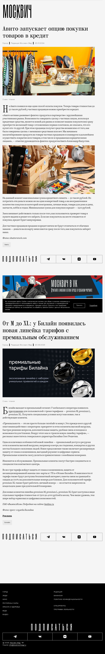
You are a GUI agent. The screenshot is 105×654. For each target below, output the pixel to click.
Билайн (7, 522)
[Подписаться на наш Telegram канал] (48, 259)
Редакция (58, 592)
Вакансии (58, 595)
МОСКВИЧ (17, 11)
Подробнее (93, 305)
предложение (16, 411)
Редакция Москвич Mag (21, 43)
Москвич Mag (15, 643)
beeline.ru (49, 504)
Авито (6, 244)
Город (5, 43)
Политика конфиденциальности (68, 599)
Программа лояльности (64, 609)
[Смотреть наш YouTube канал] (94, 259)
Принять (79, 305)
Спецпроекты (60, 606)
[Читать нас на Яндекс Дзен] (79, 259)
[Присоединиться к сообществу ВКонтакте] (64, 259)
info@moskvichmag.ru (17, 645)
